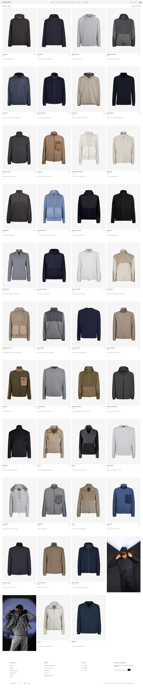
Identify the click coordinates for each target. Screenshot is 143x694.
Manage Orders (13, 673)
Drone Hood (5, 54)
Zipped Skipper (6, 230)
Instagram (86, 667)
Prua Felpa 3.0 (5, 465)
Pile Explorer (40, 171)
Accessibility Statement (48, 675)
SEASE (132, 683)
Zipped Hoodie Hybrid (111, 54)
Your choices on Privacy (48, 668)
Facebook (85, 665)
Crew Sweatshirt (110, 465)
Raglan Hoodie (75, 54)
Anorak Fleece (5, 524)
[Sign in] (135, 2)
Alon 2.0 (39, 465)
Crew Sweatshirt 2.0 (76, 347)
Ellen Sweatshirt (110, 113)
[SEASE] (7, 2)
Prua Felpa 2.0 (110, 289)
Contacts (11, 675)
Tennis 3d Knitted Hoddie (77, 171)
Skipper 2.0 (74, 641)
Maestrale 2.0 (109, 171)
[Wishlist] (137, 2)
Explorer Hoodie (75, 582)
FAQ (11, 677)
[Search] (130, 2)
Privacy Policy (46, 670)
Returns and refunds (14, 670)
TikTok (85, 670)
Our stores (29, 683)
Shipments (12, 668)
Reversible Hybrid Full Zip (112, 406)
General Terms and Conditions (50, 665)
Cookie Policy (46, 673)
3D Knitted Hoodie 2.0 (41, 230)
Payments (12, 665)
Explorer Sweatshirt (41, 113)
